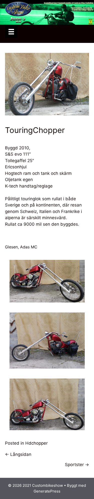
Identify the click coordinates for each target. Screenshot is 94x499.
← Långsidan (18, 454)
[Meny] (11, 31)
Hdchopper (36, 443)
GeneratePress (47, 491)
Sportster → (77, 464)
